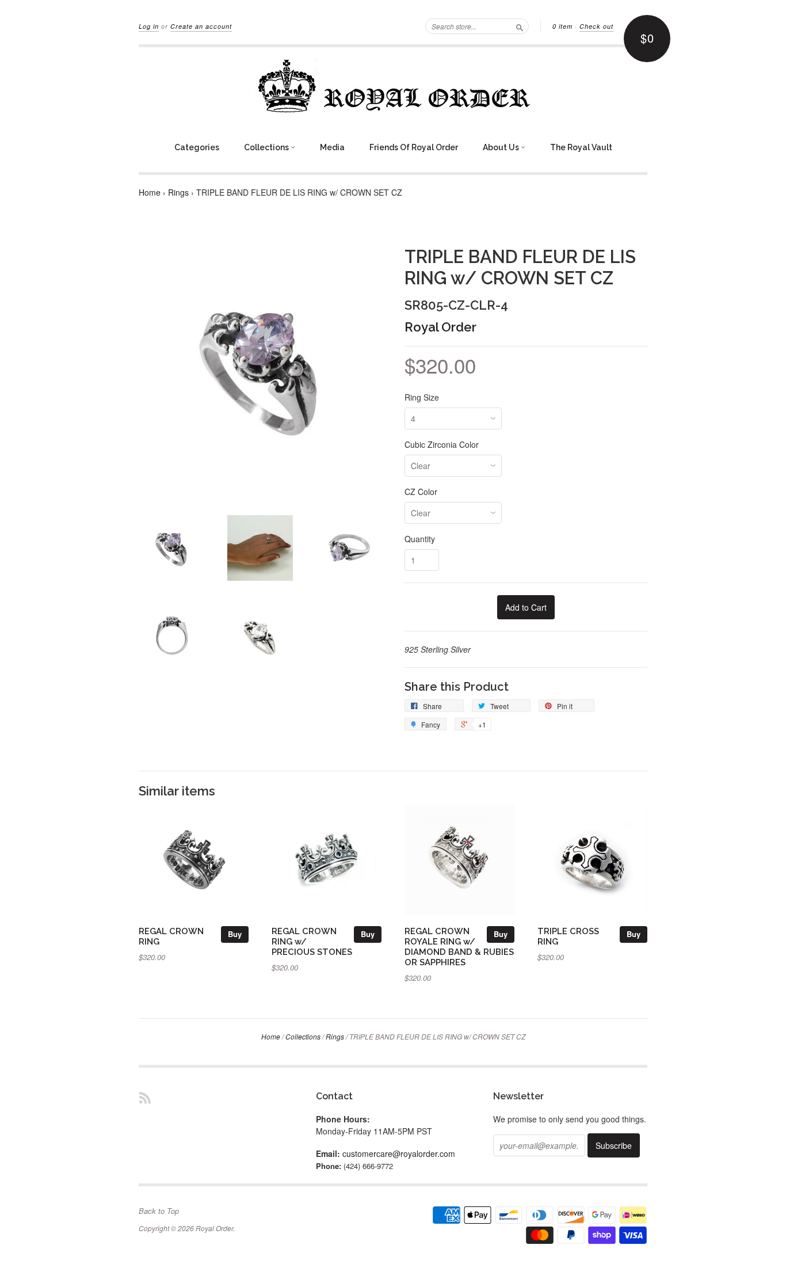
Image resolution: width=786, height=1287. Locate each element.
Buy (235, 933)
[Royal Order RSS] (145, 1097)
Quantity (420, 538)
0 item (562, 26)
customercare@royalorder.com (398, 1153)
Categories (196, 147)
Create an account (201, 26)
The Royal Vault (581, 147)
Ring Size (422, 397)
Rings (178, 192)
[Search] (519, 25)
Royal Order (440, 326)
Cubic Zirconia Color (442, 444)
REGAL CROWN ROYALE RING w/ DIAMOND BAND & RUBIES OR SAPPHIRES (459, 946)
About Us (502, 147)
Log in (149, 26)
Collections (267, 147)
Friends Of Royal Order (413, 147)
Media (332, 147)
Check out (596, 26)
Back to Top (159, 1211)
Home (150, 192)
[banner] (393, 86)
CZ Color (421, 491)
